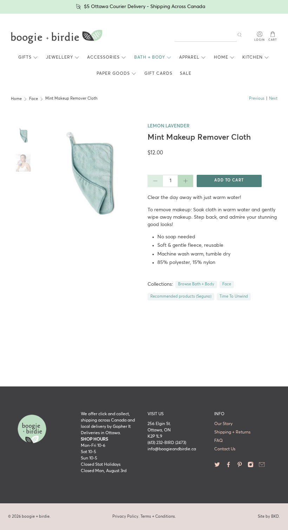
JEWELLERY (59, 57)
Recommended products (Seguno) (180, 296)
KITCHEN (252, 57)
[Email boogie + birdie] (262, 466)
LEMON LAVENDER (169, 126)
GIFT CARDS (158, 74)
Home (16, 99)
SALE (185, 74)
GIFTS (25, 57)
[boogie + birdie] (56, 37)
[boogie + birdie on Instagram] (251, 466)
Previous (256, 98)
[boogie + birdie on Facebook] (228, 466)
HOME (221, 57)
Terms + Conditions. (158, 516)
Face (33, 99)
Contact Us (224, 449)
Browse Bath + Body (196, 284)
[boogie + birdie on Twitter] (217, 466)
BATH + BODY (149, 57)
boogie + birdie (36, 516)
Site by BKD (268, 516)
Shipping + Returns (232, 432)
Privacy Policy (125, 516)
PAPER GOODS (113, 74)
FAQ (218, 441)
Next (273, 98)
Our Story (223, 424)
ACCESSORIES (103, 57)
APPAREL (189, 57)
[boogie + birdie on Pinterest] (240, 466)
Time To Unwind (234, 296)
